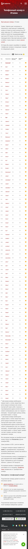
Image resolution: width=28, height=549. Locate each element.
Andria (6, 148)
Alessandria (7, 140)
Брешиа (6, 78)
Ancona (6, 144)
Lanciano (7, 253)
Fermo (6, 218)
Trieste (6, 382)
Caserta (6, 183)
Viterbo (6, 398)
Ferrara (6, 222)
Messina (7, 281)
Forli (6, 230)
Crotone (6, 211)
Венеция (7, 82)
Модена (6, 101)
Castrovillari (7, 187)
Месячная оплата (5, 54)
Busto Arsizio (7, 172)
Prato (6, 328)
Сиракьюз (7, 125)
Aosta (6, 152)
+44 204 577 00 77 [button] (7, 514)
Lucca (6, 273)
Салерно (7, 121)
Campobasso (7, 179)
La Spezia (7, 246)
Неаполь (7, 105)
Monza (6, 285)
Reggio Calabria (8, 335)
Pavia (6, 300)
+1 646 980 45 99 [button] (20, 511)
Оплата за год (19, 54)
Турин (6, 133)
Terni (6, 367)
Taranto (6, 363)
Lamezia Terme (8, 250)
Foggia (6, 226)
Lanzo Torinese (8, 257)
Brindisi (6, 168)
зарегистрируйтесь (8, 484)
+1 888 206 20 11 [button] (7, 511)
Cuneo (6, 214)
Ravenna (7, 331)
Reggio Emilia (7, 339)
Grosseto (7, 238)
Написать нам (9, 519)
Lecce (6, 265)
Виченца (7, 86)
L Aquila (6, 242)
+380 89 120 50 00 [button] (20, 514)
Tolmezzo (7, 370)
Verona (6, 394)
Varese (6, 390)
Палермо (7, 109)
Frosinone (7, 234)
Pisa (6, 320)
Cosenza (7, 203)
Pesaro (6, 308)
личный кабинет (13, 485)
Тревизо (6, 129)
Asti (6, 160)
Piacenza (7, 316)
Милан (6, 97)
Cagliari (6, 175)
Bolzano (6, 164)
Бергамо (7, 70)
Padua (6, 296)
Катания (7, 94)
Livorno (6, 269)
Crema (6, 207)
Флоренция (7, 136)
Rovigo (6, 347)
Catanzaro (7, 191)
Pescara (6, 312)
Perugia (6, 304)
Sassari (6, 355)
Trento (6, 378)
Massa (6, 277)
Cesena (6, 195)
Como (6, 199)
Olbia (6, 292)
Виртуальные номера (7, 22)
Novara (6, 289)
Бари (6, 66)
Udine (6, 386)
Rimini (6, 343)
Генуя (6, 90)
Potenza (6, 324)
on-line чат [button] (21, 519)
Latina (6, 261)
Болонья (6, 74)
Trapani (6, 374)
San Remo (7, 351)
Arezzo (6, 156)
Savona (6, 359)
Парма (6, 113)
